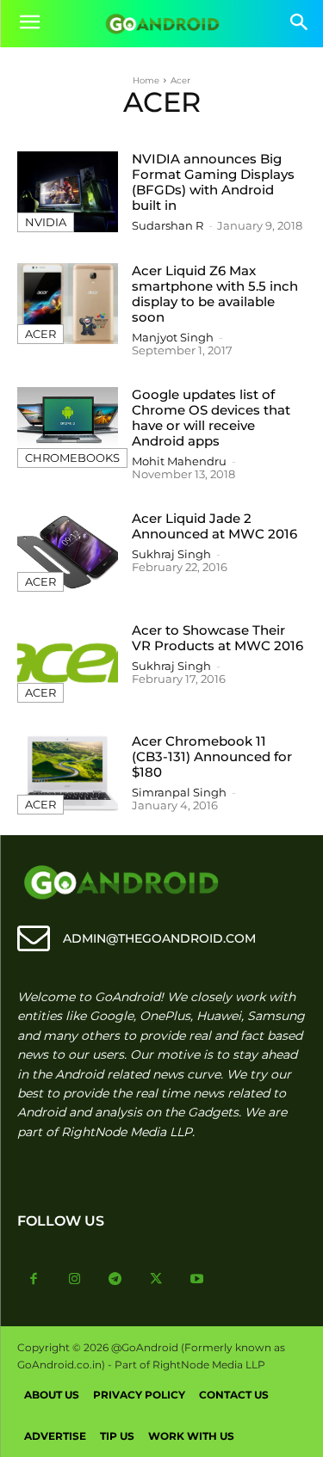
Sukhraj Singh (171, 554)
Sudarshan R (167, 225)
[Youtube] (197, 1279)
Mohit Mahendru (179, 461)
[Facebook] (33, 1279)
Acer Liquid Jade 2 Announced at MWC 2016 (214, 526)
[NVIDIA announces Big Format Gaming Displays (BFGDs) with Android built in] (67, 191)
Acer (40, 334)
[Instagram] (75, 1279)
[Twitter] (156, 1279)
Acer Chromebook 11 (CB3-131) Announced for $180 (212, 756)
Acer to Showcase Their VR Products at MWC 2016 (217, 638)
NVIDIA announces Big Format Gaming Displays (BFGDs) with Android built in (213, 182)
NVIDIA (45, 222)
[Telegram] (115, 1279)
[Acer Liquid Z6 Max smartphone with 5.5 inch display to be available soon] (67, 303)
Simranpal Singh (179, 792)
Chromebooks (72, 457)
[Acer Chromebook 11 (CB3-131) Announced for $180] (67, 774)
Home (146, 80)
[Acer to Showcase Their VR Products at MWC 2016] (67, 663)
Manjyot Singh (173, 337)
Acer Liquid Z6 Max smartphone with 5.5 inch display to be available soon (215, 293)
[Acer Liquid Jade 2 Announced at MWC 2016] (67, 551)
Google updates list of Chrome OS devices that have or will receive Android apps (211, 417)
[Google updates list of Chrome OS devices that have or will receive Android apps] (67, 427)
